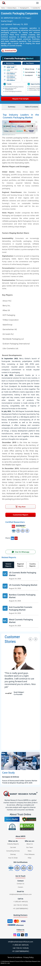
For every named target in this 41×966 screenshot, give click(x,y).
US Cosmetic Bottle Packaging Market (22, 574)
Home (3, 8)
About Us (29, 844)
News (29, 851)
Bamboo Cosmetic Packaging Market (22, 596)
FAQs (29, 858)
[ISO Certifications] (20, 529)
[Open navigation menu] (37, 3)
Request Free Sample (20, 99)
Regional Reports (20, 565)
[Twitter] (22, 934)
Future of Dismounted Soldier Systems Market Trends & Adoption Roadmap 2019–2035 (19, 782)
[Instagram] (14, 934)
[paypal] (12, 819)
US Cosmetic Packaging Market (23, 585)
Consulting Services (13, 851)
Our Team (29, 847)
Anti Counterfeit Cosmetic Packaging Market (20, 608)
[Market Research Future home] (4, 3)
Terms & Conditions (15, 957)
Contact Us (20, 884)
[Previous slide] (30, 639)
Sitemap (13, 854)
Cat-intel (13, 847)
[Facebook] (18, 934)
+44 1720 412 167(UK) (20, 905)
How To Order (13, 858)
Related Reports (8, 565)
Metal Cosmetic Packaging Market (21, 620)
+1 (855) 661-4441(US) (20, 901)
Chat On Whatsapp (22, 552)
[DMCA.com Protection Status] (27, 827)
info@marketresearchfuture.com (20, 894)
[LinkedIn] (26, 934)
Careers (20, 887)
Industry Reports (12, 8)
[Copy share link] (16, 538)
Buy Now (22, 507)
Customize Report (20, 515)
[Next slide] (35, 639)
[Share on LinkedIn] (12, 538)
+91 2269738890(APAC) (20, 908)
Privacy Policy (28, 957)
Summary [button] (11, 107)
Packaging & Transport (25, 8)
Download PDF (10, 50)
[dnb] (12, 827)
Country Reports (32, 565)
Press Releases (30, 854)
